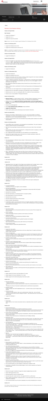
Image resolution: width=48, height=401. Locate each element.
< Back (6, 25)
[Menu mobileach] (41, 1)
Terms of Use (25, 395)
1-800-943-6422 (7, 399)
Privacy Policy (19, 395)
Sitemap (29, 395)
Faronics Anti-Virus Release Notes (32, 51)
